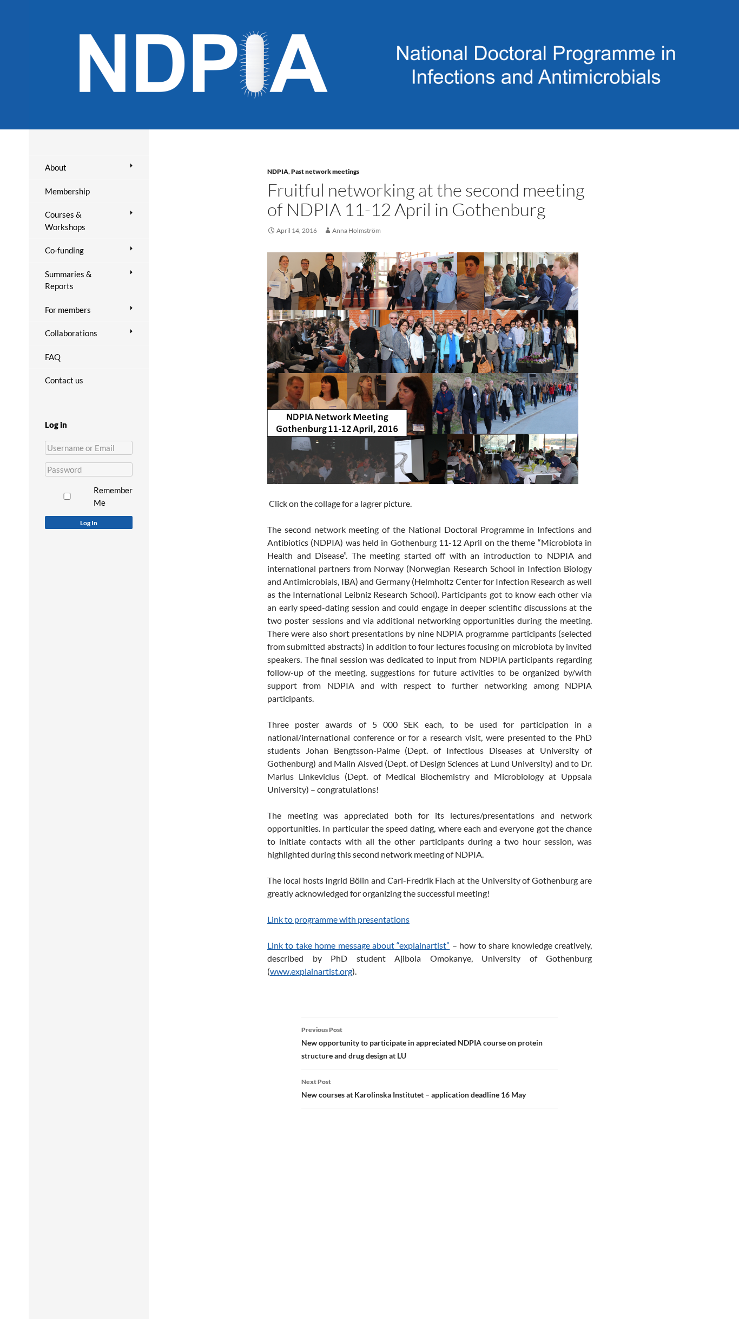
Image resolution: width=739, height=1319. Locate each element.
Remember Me (113, 496)
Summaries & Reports (68, 280)
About (56, 167)
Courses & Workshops (65, 221)
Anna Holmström (356, 230)
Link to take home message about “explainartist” (358, 945)
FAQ (53, 357)
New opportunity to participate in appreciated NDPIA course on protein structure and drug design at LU (422, 1043)
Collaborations (71, 333)
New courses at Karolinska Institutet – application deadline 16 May (413, 1088)
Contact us (64, 380)
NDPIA (277, 171)
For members (68, 310)
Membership (67, 191)
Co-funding (64, 250)
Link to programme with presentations (338, 919)
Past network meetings (325, 171)
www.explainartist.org (311, 971)
